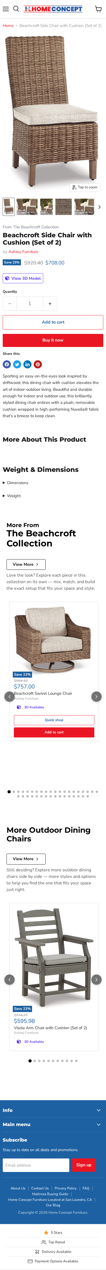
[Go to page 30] (60, 796)
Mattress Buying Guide (50, 1194)
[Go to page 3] (18, 792)
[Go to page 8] (41, 792)
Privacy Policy (66, 1188)
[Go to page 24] (32, 796)
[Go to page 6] (32, 792)
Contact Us (40, 1188)
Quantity (10, 292)
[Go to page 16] (78, 792)
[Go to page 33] (74, 796)
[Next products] (96, 696)
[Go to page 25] (37, 796)
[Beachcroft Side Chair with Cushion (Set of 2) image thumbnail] (8, 207)
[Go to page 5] (27, 792)
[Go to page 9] (46, 792)
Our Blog (53, 1205)
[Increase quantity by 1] (50, 304)
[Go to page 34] (78, 796)
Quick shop (54, 720)
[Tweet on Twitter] (17, 364)
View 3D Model (25, 278)
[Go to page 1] (9, 791)
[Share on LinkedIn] (27, 364)
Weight (14, 496)
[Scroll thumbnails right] (98, 207)
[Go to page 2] (14, 792)
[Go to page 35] (83, 796)
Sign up (84, 1165)
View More (23, 564)
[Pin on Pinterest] (38, 364)
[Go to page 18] (87, 792)
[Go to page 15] (74, 792)
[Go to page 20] (97, 792)
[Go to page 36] (87, 796)
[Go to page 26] (41, 796)
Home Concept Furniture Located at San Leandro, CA (50, 1199)
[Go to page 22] (23, 796)
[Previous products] (9, 696)
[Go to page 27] (46, 796)
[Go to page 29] (55, 796)
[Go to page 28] (50, 796)
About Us (18, 1188)
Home (8, 25)
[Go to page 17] (83, 792)
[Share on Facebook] (7, 364)
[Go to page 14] (69, 792)
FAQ (86, 1188)
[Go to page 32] (69, 796)
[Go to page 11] (55, 792)
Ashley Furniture (23, 251)
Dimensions (17, 482)
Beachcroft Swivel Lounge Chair (43, 693)
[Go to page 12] (60, 792)
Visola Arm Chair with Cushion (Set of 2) (50, 1028)
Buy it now (53, 340)
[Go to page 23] (27, 796)
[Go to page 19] (92, 792)
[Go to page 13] (64, 792)
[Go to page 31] (64, 796)
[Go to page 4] (23, 792)
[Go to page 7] (37, 792)
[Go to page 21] (18, 796)
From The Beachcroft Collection (31, 227)
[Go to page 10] (50, 792)
